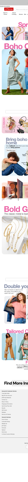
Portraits (4, 427)
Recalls (3, 408)
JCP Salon (4, 425)
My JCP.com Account (7, 395)
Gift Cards (4, 410)
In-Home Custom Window (8, 434)
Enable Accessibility (5, 6)
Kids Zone (4, 432)
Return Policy (5, 401)
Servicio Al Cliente (6, 414)
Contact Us (4, 399)
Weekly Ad (4, 423)
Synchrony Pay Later (7, 406)
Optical (3, 430)
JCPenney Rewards (6, 397)
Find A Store (5, 419)
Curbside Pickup (6, 421)
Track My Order (6, 393)
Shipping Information (7, 404)
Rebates (4, 412)
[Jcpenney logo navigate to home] (9, 9)
